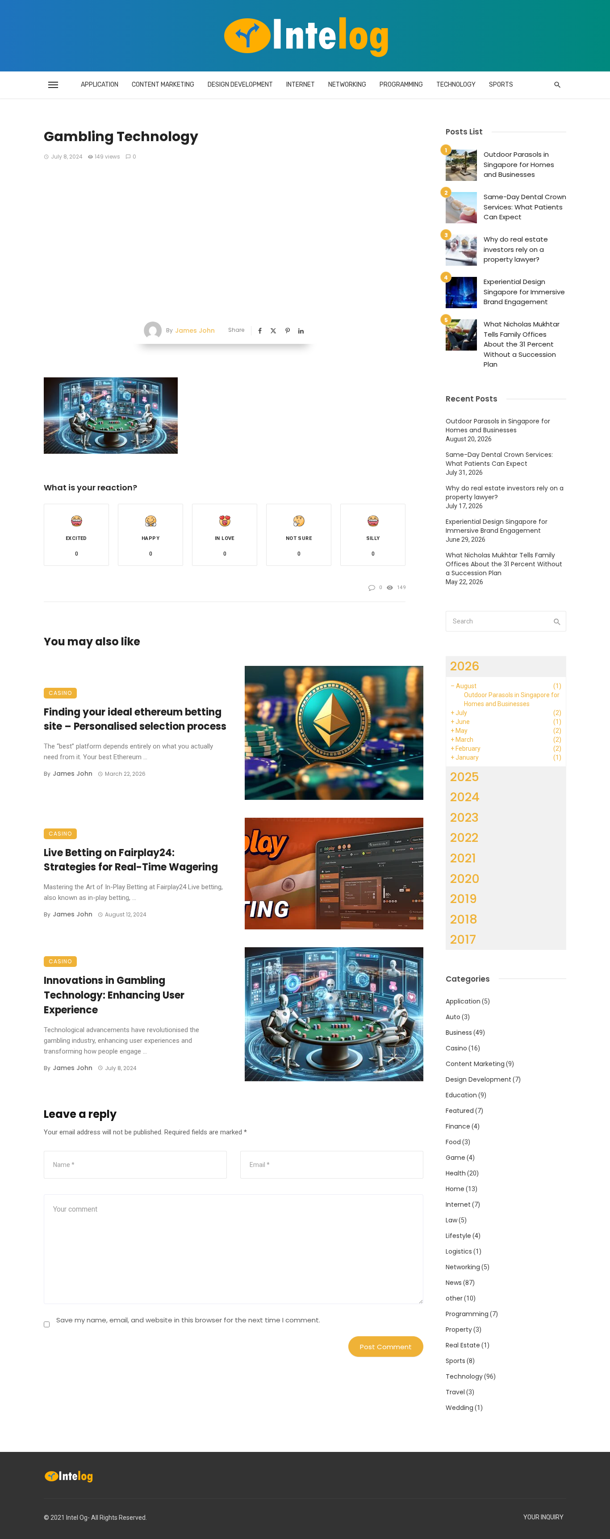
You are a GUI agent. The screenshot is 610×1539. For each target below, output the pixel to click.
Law (451, 1220)
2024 (465, 797)
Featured (460, 1110)
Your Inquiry (543, 1517)
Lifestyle (458, 1235)
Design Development (240, 84)
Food (453, 1142)
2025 (464, 777)
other (454, 1298)
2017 (463, 939)
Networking (347, 84)
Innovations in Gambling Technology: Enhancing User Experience (114, 995)
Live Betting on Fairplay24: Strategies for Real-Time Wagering (131, 860)
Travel (455, 1392)
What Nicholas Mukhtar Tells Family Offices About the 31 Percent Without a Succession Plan (522, 344)
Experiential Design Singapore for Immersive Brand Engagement (524, 291)
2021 (463, 858)
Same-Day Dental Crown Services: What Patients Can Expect (525, 207)
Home (455, 1188)
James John (195, 330)
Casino (60, 693)
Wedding (459, 1407)
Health (456, 1173)
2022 (464, 837)
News (454, 1282)
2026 (465, 666)
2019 (463, 899)
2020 (465, 878)
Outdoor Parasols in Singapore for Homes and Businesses (519, 164)
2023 (464, 817)
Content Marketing (163, 84)
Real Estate (463, 1345)
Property (459, 1329)
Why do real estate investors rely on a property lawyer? (516, 249)
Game (455, 1157)
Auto (453, 1016)
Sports (501, 84)
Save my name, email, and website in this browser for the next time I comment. (188, 1320)
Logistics (459, 1251)
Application (99, 84)
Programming (401, 84)
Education (461, 1095)
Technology (456, 84)
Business (459, 1032)
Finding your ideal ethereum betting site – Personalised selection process (135, 719)
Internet (300, 84)
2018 (463, 919)
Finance (458, 1126)
